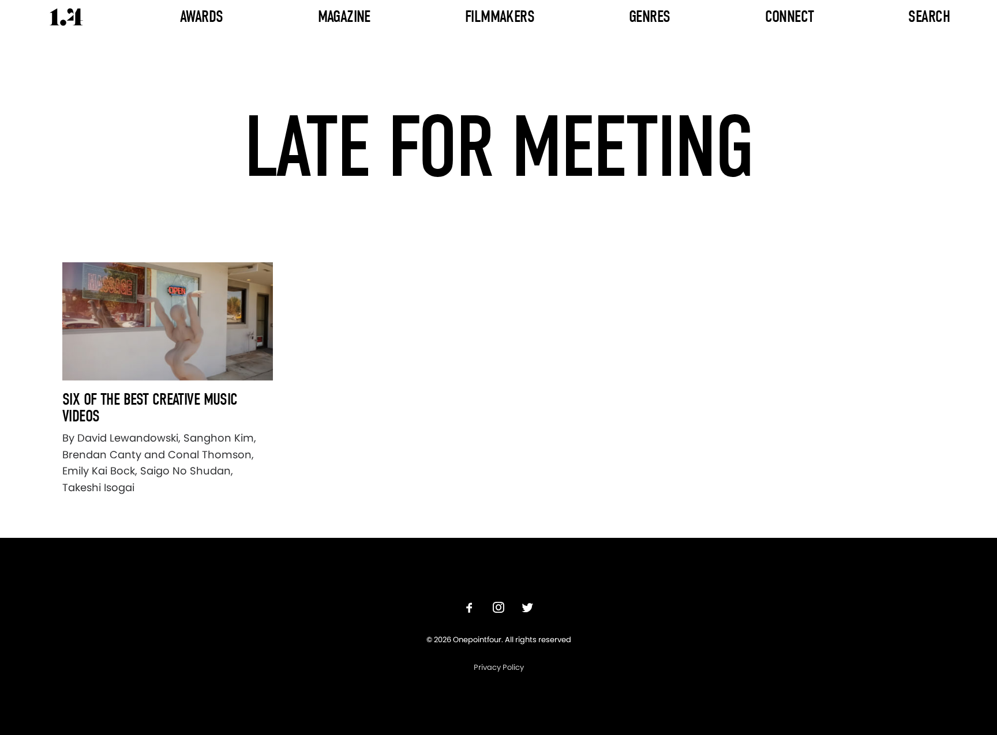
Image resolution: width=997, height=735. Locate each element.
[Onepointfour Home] (66, 17)
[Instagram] (498, 609)
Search (929, 16)
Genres (649, 16)
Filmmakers (499, 16)
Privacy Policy (499, 667)
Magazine (344, 16)
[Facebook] (469, 609)
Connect (789, 16)
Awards (201, 16)
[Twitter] (527, 609)
